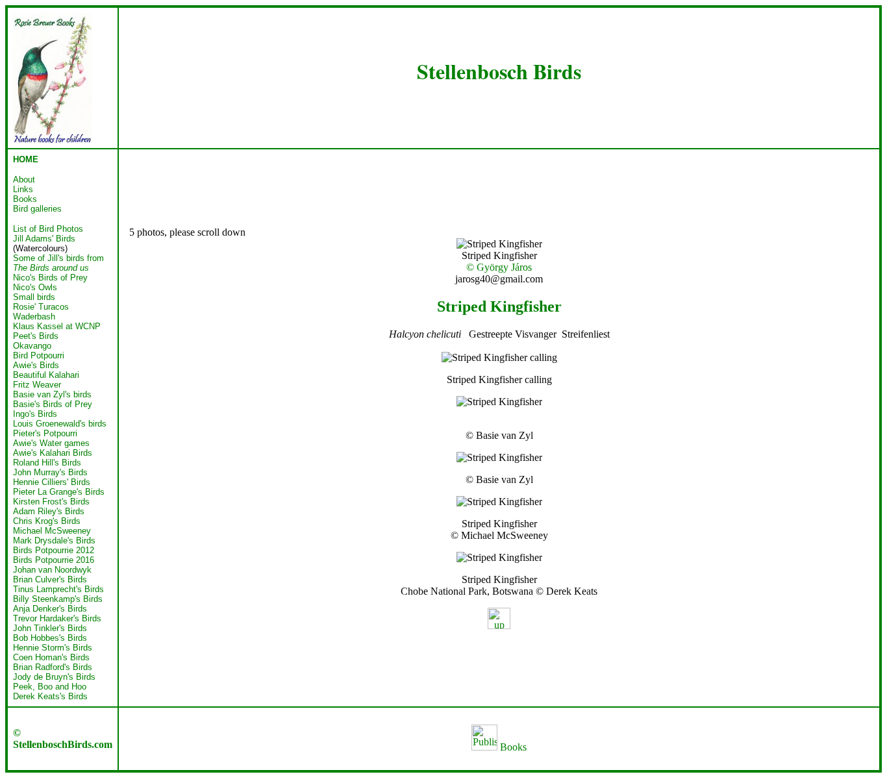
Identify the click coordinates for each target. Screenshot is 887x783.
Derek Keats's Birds (50, 696)
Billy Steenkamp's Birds (58, 599)
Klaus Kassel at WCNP (57, 326)
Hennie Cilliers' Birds (51, 482)
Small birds (34, 297)
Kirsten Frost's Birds (51, 501)
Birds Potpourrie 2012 (53, 550)
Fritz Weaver (37, 385)
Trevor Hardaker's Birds (57, 618)
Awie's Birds (36, 365)
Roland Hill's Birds (47, 462)
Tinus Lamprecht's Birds (58, 589)
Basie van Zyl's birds (52, 394)
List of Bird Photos (48, 229)
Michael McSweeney (52, 531)
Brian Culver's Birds (50, 579)
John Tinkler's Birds (50, 628)
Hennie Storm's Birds (52, 647)
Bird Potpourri (38, 355)
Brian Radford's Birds (52, 667)
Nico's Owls (35, 287)
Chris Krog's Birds (47, 521)
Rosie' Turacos (41, 307)
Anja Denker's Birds (50, 609)
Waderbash (34, 316)
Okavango (32, 346)
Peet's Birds (35, 336)
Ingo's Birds (35, 414)
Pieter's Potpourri (45, 433)
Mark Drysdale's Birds (54, 540)
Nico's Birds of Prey (50, 277)
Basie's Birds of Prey (52, 404)
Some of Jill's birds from (58, 263)
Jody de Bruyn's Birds (54, 677)
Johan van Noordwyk (52, 570)
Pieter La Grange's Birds (59, 492)
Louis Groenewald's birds (59, 424)
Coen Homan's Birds (51, 657)
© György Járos (499, 267)
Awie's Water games (51, 443)
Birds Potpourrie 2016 (53, 560)
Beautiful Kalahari (46, 375)
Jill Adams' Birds (44, 238)
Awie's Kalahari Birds (52, 453)
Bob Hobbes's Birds (50, 638)
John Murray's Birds (50, 472)
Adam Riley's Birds (48, 511)
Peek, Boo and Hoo (49, 686)
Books (512, 746)
